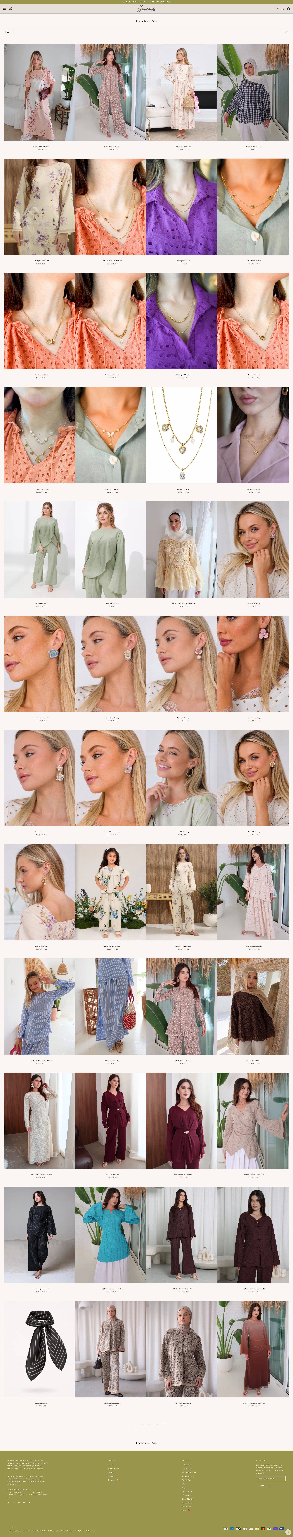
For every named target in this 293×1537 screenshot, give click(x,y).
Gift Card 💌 (186, 1469)
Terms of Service (187, 1499)
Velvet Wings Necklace (112, 489)
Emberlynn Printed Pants (183, 946)
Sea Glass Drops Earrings (41, 718)
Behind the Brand (187, 1491)
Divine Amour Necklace (254, 489)
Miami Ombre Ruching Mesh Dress (254, 1403)
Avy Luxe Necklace (254, 375)
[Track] (10, 8)
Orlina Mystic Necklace (183, 261)
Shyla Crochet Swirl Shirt (254, 1060)
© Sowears (12, 1528)
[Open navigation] (4, 9)
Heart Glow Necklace (183, 489)
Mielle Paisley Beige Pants (112, 1403)
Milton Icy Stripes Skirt (112, 1060)
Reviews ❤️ (186, 1510)
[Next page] (164, 1423)
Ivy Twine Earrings (41, 832)
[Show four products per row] (8, 32)
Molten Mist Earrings (254, 832)
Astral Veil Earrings (183, 832)
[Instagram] (13, 1502)
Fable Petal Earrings (254, 603)
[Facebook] (8, 1502)
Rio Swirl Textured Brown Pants (183, 1289)
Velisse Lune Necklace (112, 375)
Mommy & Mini (113, 1469)
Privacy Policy (186, 1495)
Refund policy (186, 1506)
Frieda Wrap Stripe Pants (41, 1289)
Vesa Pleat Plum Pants (112, 1174)
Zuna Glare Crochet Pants (112, 146)
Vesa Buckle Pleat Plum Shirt (183, 1174)
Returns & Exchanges (189, 1472)
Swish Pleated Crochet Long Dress (41, 1174)
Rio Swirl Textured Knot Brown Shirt (254, 1289)
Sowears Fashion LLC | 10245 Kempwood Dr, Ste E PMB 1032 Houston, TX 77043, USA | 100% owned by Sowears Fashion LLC (52, 1531)
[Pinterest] (19, 1502)
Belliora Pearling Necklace (41, 489)
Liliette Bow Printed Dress (183, 146)
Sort (285, 32)
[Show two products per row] (5, 32)
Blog (183, 1488)
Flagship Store (186, 1480)
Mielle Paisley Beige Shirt (183, 1403)
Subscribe (265, 1486)
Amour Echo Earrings (254, 718)
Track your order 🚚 (114, 1480)
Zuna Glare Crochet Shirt (183, 1060)
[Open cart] (288, 8)
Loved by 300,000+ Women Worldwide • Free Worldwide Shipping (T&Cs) (147, 2)
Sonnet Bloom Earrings (112, 718)
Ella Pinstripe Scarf (41, 1403)
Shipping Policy (187, 1503)
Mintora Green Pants (41, 603)
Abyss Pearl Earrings (183, 718)
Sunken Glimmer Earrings (112, 832)
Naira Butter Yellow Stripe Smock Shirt (183, 603)
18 (157, 1423)
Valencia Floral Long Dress (41, 146)
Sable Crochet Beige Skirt (254, 946)
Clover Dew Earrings (41, 946)
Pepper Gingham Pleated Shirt (254, 146)
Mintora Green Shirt (112, 603)
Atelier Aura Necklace (254, 261)
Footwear (111, 1472)
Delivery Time (186, 1465)
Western (110, 1465)
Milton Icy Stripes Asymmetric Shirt (41, 1060)
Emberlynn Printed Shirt (41, 261)
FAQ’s (184, 1484)
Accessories (111, 1476)
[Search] (283, 8)
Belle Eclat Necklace (41, 375)
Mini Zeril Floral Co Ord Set (112, 946)
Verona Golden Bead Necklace (112, 261)
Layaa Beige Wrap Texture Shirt (254, 1174)
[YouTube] (24, 1502)
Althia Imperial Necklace (183, 375)
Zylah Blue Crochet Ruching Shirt (112, 1289)
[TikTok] (29, 1502)
